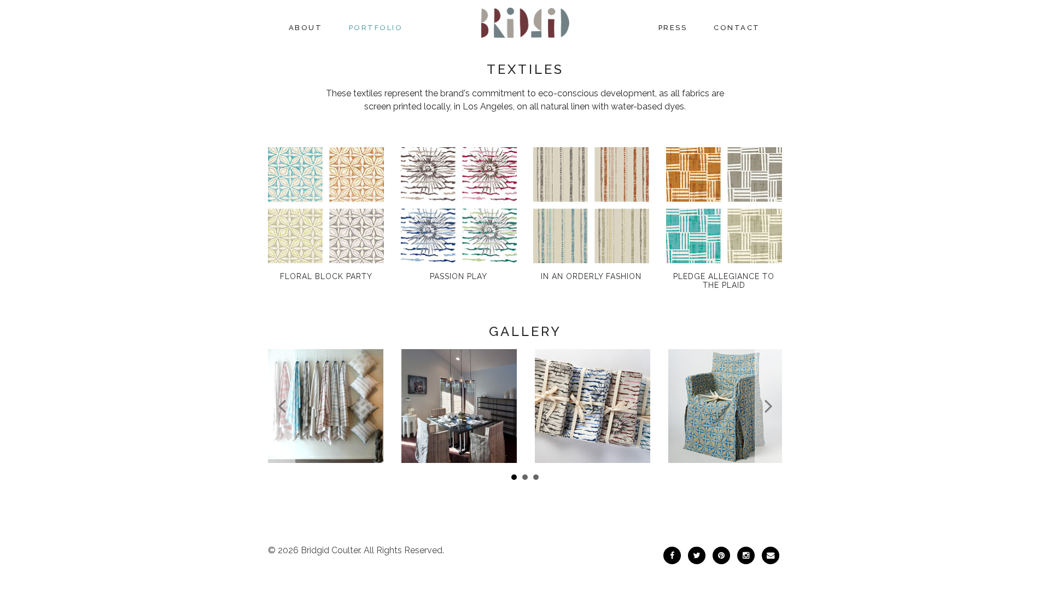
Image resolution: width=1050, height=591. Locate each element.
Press (672, 28)
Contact (737, 28)
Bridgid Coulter (330, 550)
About (306, 28)
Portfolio (376, 28)
